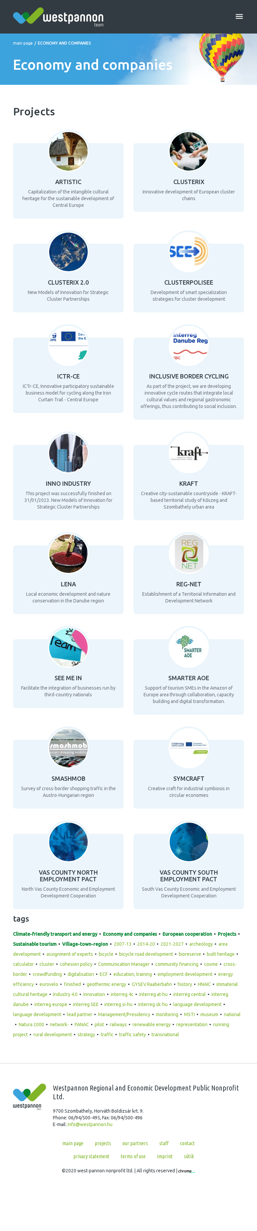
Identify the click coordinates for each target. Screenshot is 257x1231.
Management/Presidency (124, 1014)
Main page (23, 43)
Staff (164, 1143)
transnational (165, 1034)
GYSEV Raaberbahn (152, 984)
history (185, 984)
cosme (211, 964)
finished (72, 984)
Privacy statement (91, 1156)
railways (118, 1024)
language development (197, 1004)
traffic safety (132, 1034)
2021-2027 (172, 944)
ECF (104, 974)
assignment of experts (70, 954)
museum (209, 1014)
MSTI (189, 1014)
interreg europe (50, 1004)
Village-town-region (85, 944)
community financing (176, 964)
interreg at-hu (153, 994)
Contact (187, 1143)
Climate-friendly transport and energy (55, 934)
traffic (107, 1034)
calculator (23, 964)
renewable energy (152, 1024)
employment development (185, 974)
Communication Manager (124, 964)
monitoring (167, 1014)
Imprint (165, 1156)
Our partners (135, 1143)
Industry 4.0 (65, 994)
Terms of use (133, 1156)
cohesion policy (76, 964)
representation (191, 1024)
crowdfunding (47, 974)
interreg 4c (122, 994)
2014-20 (146, 944)
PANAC (82, 1024)
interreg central (189, 994)
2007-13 (123, 944)
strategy (86, 1034)
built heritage (221, 954)
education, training (132, 974)
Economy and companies (130, 934)
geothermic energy (106, 984)
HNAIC (204, 984)
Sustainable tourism (35, 944)
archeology (201, 944)
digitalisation (81, 974)
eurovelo (48, 984)
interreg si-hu (118, 1004)
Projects (227, 934)
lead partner (79, 1014)
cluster (46, 964)
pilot (99, 1024)
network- (59, 1024)
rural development (52, 1034)
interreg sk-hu (153, 1004)
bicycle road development (146, 954)
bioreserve (190, 954)
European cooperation (187, 934)
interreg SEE (86, 1004)
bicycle (106, 954)
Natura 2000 (31, 1024)
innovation (94, 994)
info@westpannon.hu (90, 1124)
